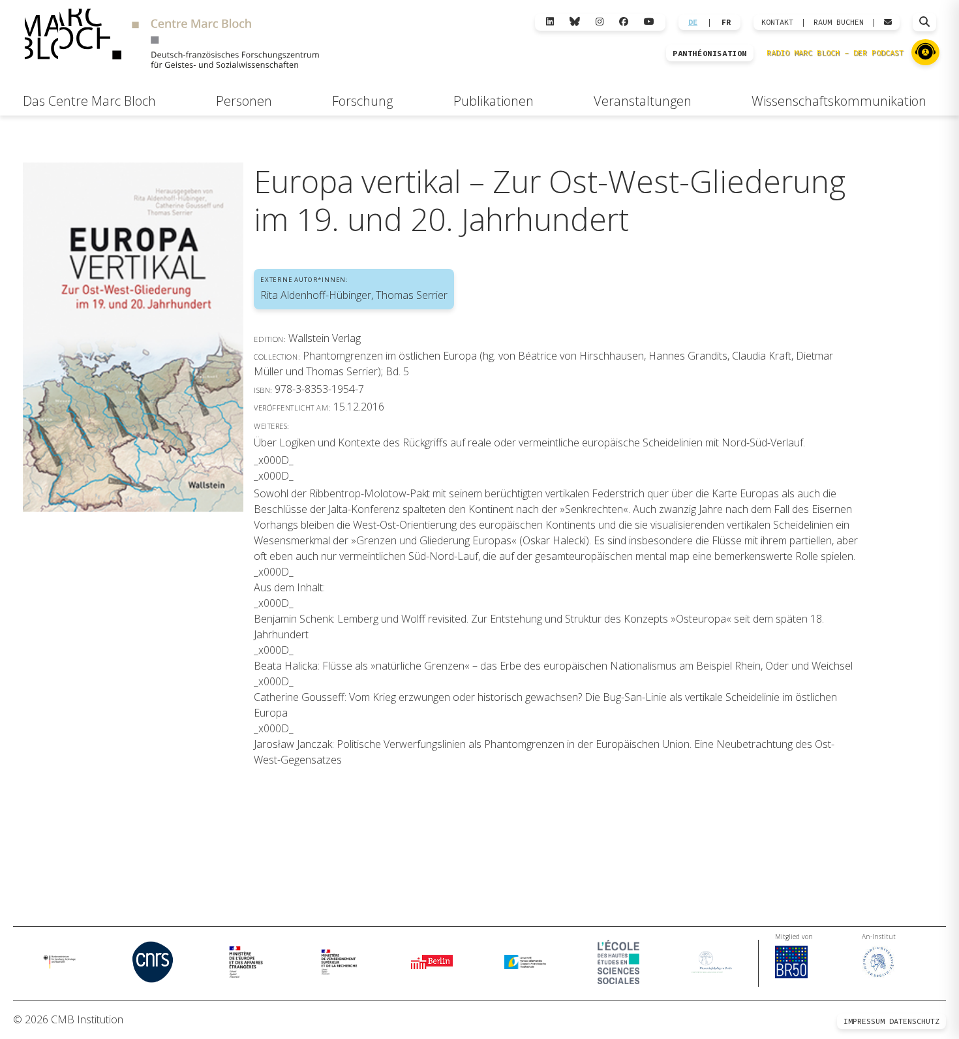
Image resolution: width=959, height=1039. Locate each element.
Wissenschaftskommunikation (839, 101)
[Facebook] (624, 22)
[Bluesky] (574, 22)
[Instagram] (599, 22)
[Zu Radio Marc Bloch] (925, 52)
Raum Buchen (839, 22)
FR (726, 22)
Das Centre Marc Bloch (89, 101)
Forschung (362, 101)
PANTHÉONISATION (710, 53)
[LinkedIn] (550, 22)
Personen (244, 101)
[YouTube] (649, 22)
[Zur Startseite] (171, 40)
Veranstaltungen (643, 101)
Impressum (864, 1021)
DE (692, 22)
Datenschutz (914, 1021)
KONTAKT (777, 22)
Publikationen (493, 101)
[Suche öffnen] (924, 22)
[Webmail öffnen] (888, 22)
